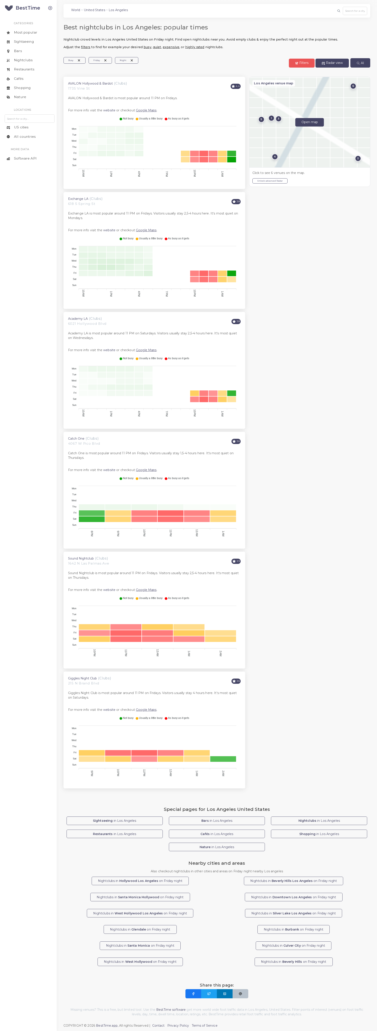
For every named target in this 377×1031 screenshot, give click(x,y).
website (109, 110)
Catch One (76, 438)
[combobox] (355, 11)
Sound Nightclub (81, 558)
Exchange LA (78, 198)
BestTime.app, (107, 1026)
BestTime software (171, 1010)
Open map (310, 122)
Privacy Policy (178, 1026)
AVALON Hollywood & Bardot (90, 83)
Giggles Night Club (82, 678)
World (75, 10)
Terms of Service (205, 1026)
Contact (158, 1026)
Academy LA (78, 318)
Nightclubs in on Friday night (140, 881)
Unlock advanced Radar (270, 181)
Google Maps (146, 110)
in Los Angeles (114, 821)
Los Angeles (118, 10)
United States (94, 10)
